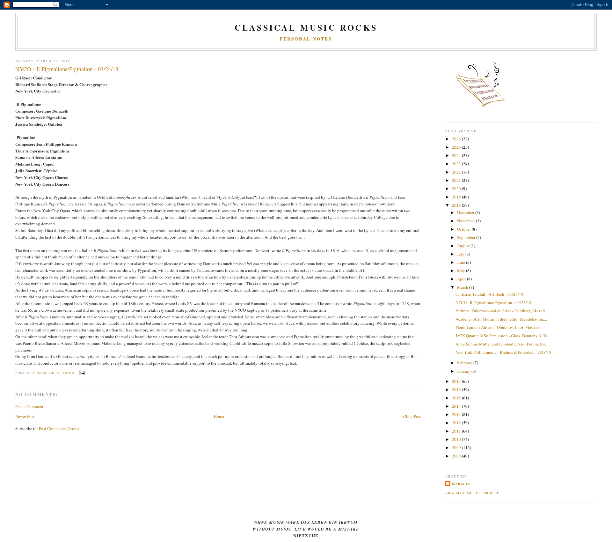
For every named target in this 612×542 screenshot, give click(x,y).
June (461, 262)
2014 (457, 406)
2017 (457, 381)
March (463, 287)
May (461, 270)
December (466, 212)
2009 (457, 447)
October (464, 229)
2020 (457, 188)
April (462, 279)
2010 (457, 439)
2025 (457, 147)
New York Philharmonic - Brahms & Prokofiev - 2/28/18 (503, 352)
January (464, 371)
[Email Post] (81, 372)
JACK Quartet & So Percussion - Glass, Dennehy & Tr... (502, 335)
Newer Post (24, 416)
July (461, 254)
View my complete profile (472, 493)
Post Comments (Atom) (59, 428)
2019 (457, 197)
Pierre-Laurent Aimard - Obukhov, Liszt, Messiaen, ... (500, 327)
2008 (457, 456)
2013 (457, 414)
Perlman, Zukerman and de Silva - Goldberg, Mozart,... (502, 311)
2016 (457, 389)
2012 (457, 423)
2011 (457, 431)
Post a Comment (29, 406)
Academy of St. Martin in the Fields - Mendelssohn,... (501, 319)
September (466, 237)
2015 (457, 398)
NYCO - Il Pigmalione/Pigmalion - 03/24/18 (493, 302)
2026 (457, 139)
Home (219, 416)
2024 (457, 155)
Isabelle (461, 483)
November (466, 221)
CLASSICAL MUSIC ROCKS (306, 27)
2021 (457, 180)
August (463, 246)
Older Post (412, 416)
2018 (457, 205)
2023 (457, 164)
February (465, 363)
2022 (457, 172)
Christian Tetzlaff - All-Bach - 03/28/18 (489, 294)
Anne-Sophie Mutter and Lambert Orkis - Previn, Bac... (502, 344)
